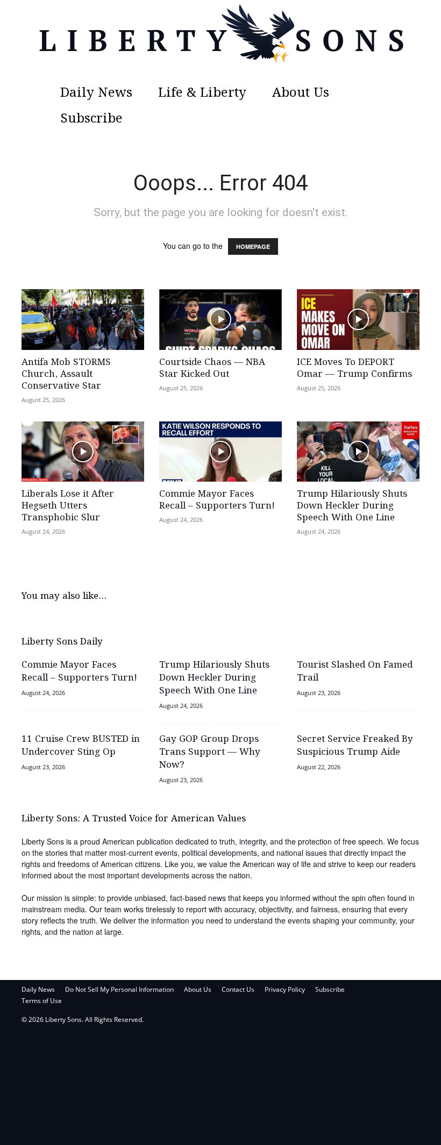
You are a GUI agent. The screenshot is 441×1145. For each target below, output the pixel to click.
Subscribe (91, 119)
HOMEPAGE (253, 246)
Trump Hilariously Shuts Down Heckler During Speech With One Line (352, 506)
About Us (300, 93)
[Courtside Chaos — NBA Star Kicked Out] (220, 319)
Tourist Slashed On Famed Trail (354, 672)
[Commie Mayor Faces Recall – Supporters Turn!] (220, 451)
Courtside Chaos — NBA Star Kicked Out (212, 368)
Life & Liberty (202, 93)
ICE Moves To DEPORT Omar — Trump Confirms (354, 368)
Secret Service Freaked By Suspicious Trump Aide (355, 746)
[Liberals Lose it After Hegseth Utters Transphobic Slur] (83, 451)
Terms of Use (42, 1000)
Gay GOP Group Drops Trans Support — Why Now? (209, 752)
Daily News (96, 93)
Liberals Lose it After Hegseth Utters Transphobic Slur (68, 506)
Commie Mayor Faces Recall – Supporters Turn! (217, 500)
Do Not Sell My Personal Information (119, 989)
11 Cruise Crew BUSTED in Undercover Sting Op (81, 746)
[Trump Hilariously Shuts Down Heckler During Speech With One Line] (358, 451)
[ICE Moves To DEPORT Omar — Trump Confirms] (358, 319)
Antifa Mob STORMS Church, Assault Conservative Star (66, 374)
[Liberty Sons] (220, 40)
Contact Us (238, 989)
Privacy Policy (285, 989)
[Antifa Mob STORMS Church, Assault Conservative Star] (83, 319)
